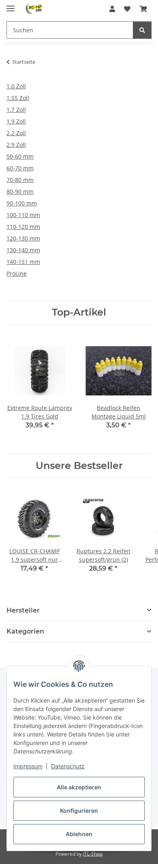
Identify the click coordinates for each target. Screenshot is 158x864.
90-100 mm (21, 203)
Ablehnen (79, 834)
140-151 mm (23, 262)
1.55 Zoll (17, 98)
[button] (112, 9)
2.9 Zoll (16, 145)
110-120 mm (23, 226)
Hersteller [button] (23, 610)
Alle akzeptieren (79, 787)
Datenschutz (68, 766)
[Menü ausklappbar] (10, 5)
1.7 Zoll (16, 109)
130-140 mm (23, 250)
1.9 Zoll (16, 121)
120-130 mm (23, 238)
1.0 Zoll (16, 86)
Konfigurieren (79, 810)
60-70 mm (20, 168)
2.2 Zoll (16, 133)
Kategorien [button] (25, 631)
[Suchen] (142, 30)
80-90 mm (20, 191)
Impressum (28, 766)
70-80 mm (20, 180)
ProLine (16, 273)
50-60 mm (20, 156)
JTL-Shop (92, 853)
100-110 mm (23, 215)
